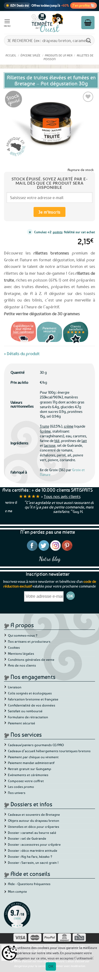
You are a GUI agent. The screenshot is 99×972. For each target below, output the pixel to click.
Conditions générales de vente (31, 659)
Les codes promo (21, 786)
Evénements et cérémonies (28, 775)
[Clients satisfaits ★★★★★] (75, 342)
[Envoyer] (88, 40)
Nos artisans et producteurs (29, 641)
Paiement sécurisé (21, 723)
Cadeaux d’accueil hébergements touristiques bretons (49, 751)
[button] (7, 22)
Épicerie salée (30, 55)
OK (50, 966)
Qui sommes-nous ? (22, 635)
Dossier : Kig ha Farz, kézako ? (30, 856)
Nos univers (16, 793)
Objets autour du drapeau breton (33, 820)
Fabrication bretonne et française (33, 699)
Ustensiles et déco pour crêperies (33, 826)
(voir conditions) (23, 331)
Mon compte (17, 891)
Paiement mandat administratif (31, 763)
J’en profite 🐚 (83, 5)
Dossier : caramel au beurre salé (32, 832)
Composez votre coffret (26, 781)
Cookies (14, 647)
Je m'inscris (49, 212)
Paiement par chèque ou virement (33, 757)
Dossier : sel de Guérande (27, 838)
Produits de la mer (58, 55)
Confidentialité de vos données (31, 705)
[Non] (92, 959)
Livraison (14, 687)
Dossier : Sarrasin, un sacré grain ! (33, 862)
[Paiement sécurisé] (49, 342)
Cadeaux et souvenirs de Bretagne (34, 814)
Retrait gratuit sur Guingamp (29, 769)
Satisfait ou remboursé (25, 711)
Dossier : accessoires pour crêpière (34, 844)
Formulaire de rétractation (28, 717)
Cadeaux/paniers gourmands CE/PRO (36, 745)
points (58, 232)
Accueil (11, 55)
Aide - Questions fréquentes (29, 884)
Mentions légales (21, 653)
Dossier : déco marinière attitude (32, 850)
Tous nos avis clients (62, 496)
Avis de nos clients (22, 665)
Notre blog (49, 558)
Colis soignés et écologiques (30, 693)
